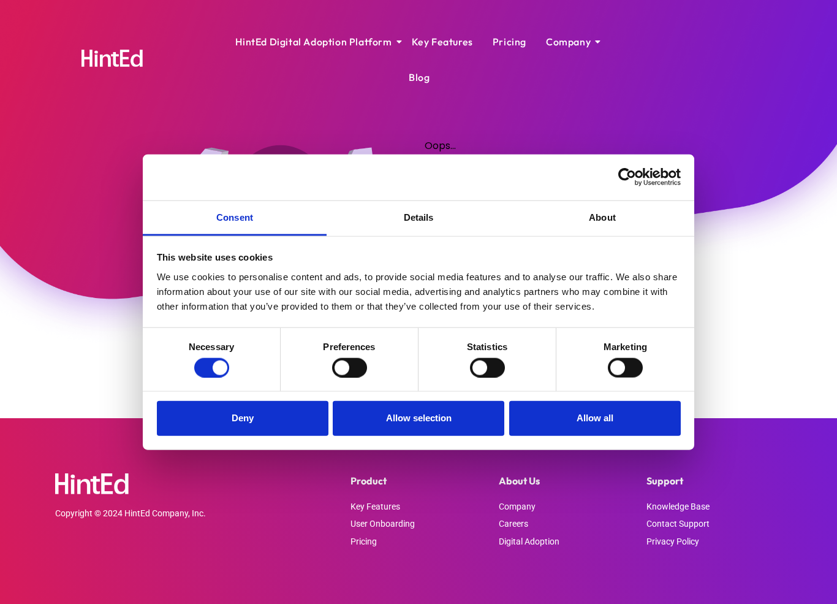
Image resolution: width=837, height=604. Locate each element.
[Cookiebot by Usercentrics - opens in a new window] (627, 177)
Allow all (595, 418)
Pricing (509, 42)
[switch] (349, 367)
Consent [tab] (234, 217)
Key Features (442, 42)
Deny (243, 418)
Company (568, 42)
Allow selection (419, 418)
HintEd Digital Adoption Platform (313, 42)
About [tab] (602, 217)
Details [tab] (419, 217)
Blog (419, 77)
